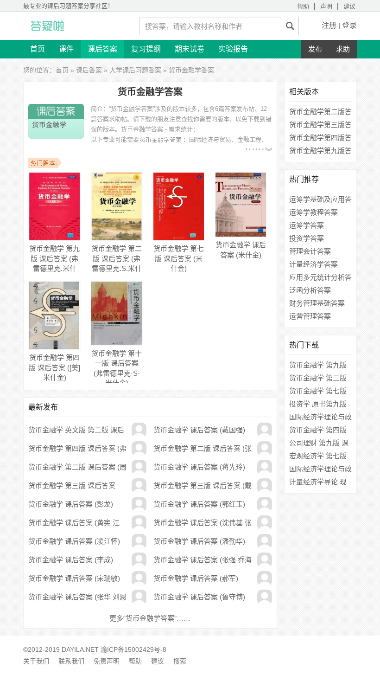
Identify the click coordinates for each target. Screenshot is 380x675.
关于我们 (36, 661)
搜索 (179, 661)
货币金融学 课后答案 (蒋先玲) (199, 467)
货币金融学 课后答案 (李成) (70, 560)
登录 (349, 25)
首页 (37, 49)
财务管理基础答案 (317, 303)
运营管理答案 (310, 316)
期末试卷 (189, 49)
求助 (343, 49)
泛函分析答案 (310, 290)
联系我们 (71, 661)
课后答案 (102, 49)
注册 (329, 25)
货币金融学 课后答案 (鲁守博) (199, 597)
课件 (66, 49)
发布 (315, 49)
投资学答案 (306, 238)
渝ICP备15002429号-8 (133, 649)
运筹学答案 (306, 225)
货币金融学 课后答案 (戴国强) (199, 430)
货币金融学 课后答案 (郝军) (195, 578)
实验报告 (233, 49)
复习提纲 (146, 49)
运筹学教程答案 (313, 212)
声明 (326, 6)
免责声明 (107, 661)
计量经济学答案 (313, 264)
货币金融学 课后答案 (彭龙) (70, 504)
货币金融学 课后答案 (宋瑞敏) (74, 578)
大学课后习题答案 (135, 70)
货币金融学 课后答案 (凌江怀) (74, 541)
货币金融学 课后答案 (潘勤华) (199, 541)
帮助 (303, 6)
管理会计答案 (310, 251)
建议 (349, 6)
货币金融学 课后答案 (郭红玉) (199, 504)
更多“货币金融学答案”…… (149, 618)
